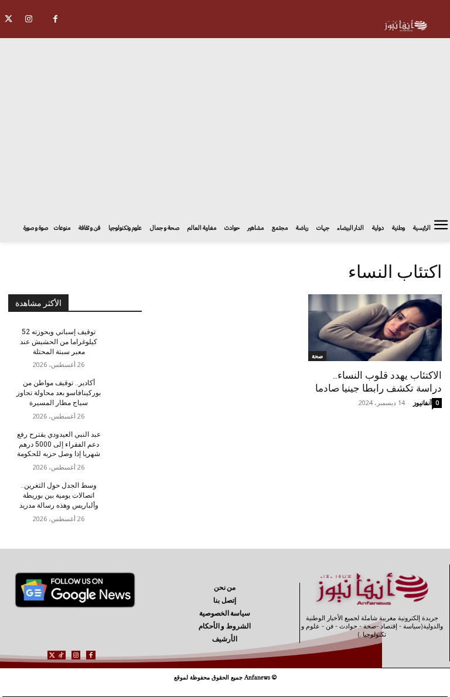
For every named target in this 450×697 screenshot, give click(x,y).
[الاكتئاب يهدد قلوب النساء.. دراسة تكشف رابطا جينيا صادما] (375, 327)
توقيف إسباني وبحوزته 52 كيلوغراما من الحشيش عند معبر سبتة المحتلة (58, 342)
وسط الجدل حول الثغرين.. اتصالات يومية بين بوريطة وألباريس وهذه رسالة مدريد (58, 495)
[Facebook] (55, 19)
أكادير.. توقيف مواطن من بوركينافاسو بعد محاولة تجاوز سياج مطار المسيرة (58, 393)
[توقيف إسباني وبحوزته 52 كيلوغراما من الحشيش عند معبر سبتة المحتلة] (122, 341)
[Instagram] (29, 19)
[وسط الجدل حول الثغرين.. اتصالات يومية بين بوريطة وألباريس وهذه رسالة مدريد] (122, 495)
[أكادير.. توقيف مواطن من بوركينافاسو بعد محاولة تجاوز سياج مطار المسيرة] (122, 392)
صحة (317, 356)
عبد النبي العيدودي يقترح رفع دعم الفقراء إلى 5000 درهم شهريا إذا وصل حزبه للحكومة (59, 444)
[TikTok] (61, 655)
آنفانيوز (422, 402)
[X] (51, 655)
